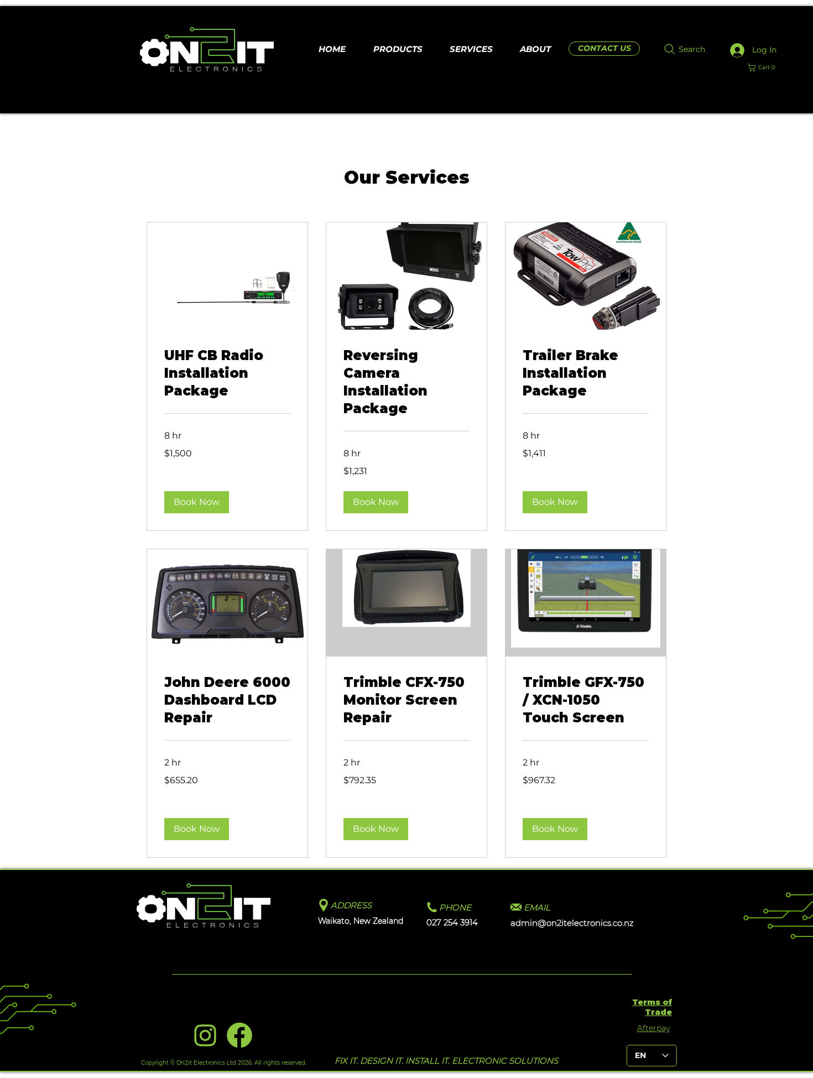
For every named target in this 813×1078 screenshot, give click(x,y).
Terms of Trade (652, 1007)
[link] (227, 373)
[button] (766, 67)
